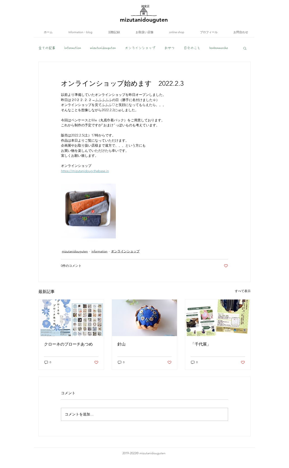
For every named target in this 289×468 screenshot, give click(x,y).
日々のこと (192, 48)
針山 (121, 344)
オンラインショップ (140, 48)
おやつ (169, 48)
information (72, 48)
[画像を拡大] (88, 211)
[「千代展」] (217, 318)
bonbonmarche (219, 48)
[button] (245, 48)
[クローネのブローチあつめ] (71, 318)
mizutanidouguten (103, 48)
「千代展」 (201, 344)
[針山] (144, 318)
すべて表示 (243, 291)
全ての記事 (46, 48)
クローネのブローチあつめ (68, 344)
